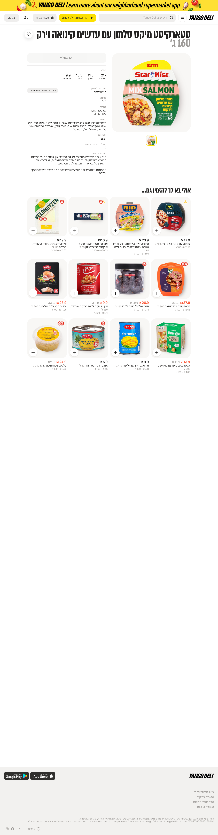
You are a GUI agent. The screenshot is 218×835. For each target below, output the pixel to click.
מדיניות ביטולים (72, 821)
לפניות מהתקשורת (120, 821)
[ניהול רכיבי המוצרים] (26, 18)
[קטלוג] (182, 18)
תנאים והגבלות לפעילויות (38, 821)
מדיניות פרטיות (102, 821)
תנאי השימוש (137, 821)
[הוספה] (157, 231)
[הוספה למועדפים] (29, 34)
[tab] (151, 140)
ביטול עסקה (57, 821)
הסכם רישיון (88, 821)
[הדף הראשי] (201, 19)
